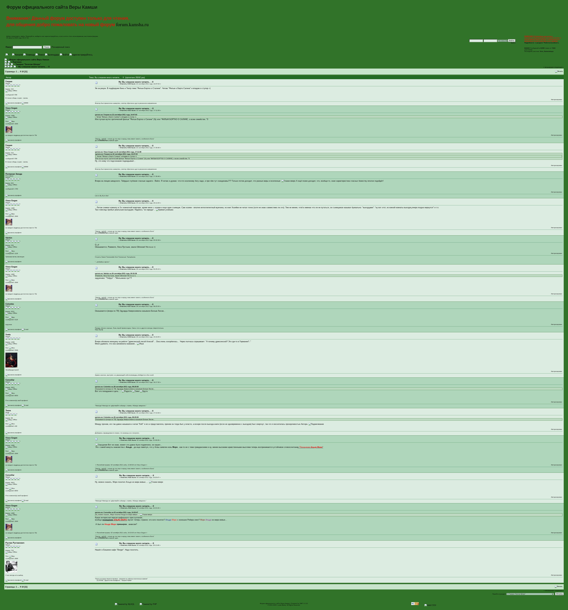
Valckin (8, 238)
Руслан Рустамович (14, 543)
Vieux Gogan (11, 108)
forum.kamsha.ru (132, 24)
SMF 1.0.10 (304, 603)
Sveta (8, 334)
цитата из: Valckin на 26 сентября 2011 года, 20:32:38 (116, 273)
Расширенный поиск (61, 47)
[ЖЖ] (25, 103)
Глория (8, 81)
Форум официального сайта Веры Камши (29, 60)
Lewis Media (281, 605)
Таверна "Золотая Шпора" (28, 64)
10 (23, 71)
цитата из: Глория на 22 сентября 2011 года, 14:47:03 (116, 115)
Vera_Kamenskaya (547, 51)
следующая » (558, 67)
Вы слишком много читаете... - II (34, 67)
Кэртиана (17, 62)
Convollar (9, 380)
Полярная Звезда (13, 174)
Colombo (9, 304)
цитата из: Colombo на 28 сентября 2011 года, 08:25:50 (117, 387)
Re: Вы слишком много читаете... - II (136, 82)
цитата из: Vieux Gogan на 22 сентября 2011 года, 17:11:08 (118, 152)
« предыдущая (548, 67)
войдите (38, 36)
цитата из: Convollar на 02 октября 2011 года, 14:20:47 (116, 512)
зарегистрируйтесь (51, 36)
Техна (8, 410)
